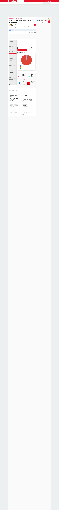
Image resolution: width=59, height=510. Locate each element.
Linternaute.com (40, 20)
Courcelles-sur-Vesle (13, 95)
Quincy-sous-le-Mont (21, 26)
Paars (10, 96)
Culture (30, 1)
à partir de (23, 77)
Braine (29, 26)
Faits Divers (18, 3)
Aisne (13, 18)
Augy (24, 91)
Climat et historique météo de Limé (28, 99)
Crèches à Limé (25, 104)
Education (23, 3)
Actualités (21, 1)
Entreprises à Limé (26, 106)
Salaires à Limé (12, 99)
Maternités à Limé (26, 105)
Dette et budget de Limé (13, 107)
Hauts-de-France (26, 95)
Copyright (22, 114)
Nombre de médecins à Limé (14, 105)
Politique (10, 3)
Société (14, 3)
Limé (16, 18)
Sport (26, 1)
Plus (43, 1)
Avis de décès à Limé (13, 100)
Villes (30, 3)
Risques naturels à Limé (13, 104)
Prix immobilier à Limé (26, 107)
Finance (35, 1)
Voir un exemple (47, 20)
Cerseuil (26, 26)
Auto (39, 1)
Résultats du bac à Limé (13, 112)
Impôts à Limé (12, 106)
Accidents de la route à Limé (27, 100)
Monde (27, 3)
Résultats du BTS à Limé (26, 112)
